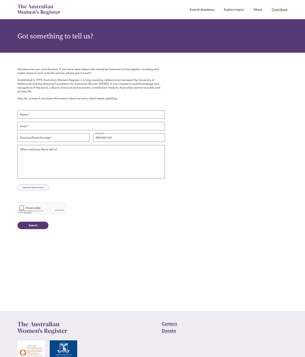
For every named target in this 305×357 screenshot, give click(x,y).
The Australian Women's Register (38, 9)
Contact (169, 323)
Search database (202, 9)
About (258, 9)
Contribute (280, 9)
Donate (169, 330)
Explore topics (234, 9)
